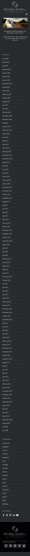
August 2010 (6, 405)
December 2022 (7, 84)
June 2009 (5, 430)
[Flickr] (14, 515)
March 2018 (5, 176)
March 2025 (5, 62)
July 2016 (5, 248)
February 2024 (6, 69)
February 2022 (6, 94)
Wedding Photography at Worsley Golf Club (15, 32)
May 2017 (5, 212)
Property (5, 475)
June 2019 (5, 137)
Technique (5, 490)
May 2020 (5, 123)
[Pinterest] (10, 515)
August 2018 (6, 162)
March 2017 (5, 219)
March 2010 (5, 416)
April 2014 (5, 273)
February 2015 (6, 259)
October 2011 (6, 355)
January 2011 (6, 387)
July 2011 (5, 366)
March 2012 (5, 337)
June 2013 (5, 287)
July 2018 (5, 166)
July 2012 (5, 323)
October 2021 (6, 98)
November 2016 (7, 234)
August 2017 (6, 201)
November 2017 (7, 191)
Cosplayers (5, 447)
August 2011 (6, 362)
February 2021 (6, 112)
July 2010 (5, 409)
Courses (4, 450)
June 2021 (5, 105)
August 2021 (6, 101)
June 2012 (5, 327)
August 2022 (6, 87)
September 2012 (7, 319)
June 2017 (5, 209)
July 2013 (5, 284)
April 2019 (5, 144)
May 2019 (5, 141)
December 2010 (7, 391)
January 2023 (6, 80)
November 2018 (7, 155)
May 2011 (5, 373)
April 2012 (5, 334)
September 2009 (7, 420)
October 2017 (6, 194)
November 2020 (7, 119)
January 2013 (6, 305)
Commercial (6, 443)
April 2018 (5, 173)
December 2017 (7, 187)
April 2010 (5, 412)
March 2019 (5, 148)
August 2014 (6, 266)
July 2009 (5, 427)
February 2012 (6, 341)
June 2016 (5, 252)
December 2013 (7, 277)
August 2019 (6, 134)
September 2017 (7, 198)
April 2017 (5, 216)
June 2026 (5, 59)
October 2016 (6, 237)
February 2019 (6, 151)
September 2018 (7, 159)
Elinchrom (5, 454)
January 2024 (6, 73)
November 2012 (7, 312)
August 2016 (6, 244)
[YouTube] (17, 515)
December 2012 (7, 309)
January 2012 (6, 344)
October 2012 (6, 316)
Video (4, 500)
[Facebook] (3, 515)
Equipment (5, 457)
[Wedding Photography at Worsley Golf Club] (15, 23)
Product (4, 472)
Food (3, 461)
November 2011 (7, 352)
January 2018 (6, 184)
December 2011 (7, 348)
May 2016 (5, 255)
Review (4, 479)
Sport (4, 482)
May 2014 (5, 269)
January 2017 (6, 227)
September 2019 (7, 130)
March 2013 (5, 298)
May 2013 (5, 291)
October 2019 (6, 126)
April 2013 (5, 294)
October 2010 (6, 398)
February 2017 (6, 223)
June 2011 (5, 370)
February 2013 (6, 302)
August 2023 (6, 76)
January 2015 (6, 262)
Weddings (5, 504)
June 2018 (5, 169)
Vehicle (4, 497)
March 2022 (5, 91)
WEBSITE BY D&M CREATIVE (9, 542)
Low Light (5, 465)
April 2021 (5, 109)
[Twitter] (7, 515)
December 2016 (7, 230)
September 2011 (7, 359)
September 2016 (7, 241)
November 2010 (7, 395)
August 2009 (6, 423)
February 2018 (6, 180)
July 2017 (5, 205)
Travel (4, 493)
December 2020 (7, 116)
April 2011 (5, 377)
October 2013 (6, 280)
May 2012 (5, 330)
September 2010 (7, 402)
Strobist (4, 486)
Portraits (5, 468)
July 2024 (5, 66)
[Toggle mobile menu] (27, 14)
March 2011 (5, 380)
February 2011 (6, 384)
